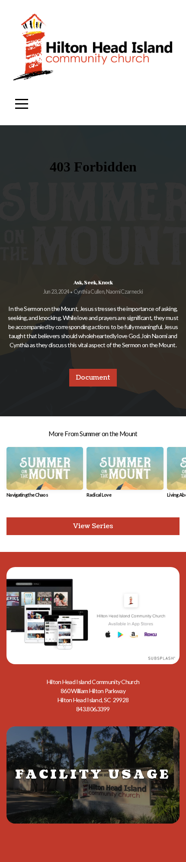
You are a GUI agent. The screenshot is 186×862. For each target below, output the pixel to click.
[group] (44, 475)
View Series (93, 526)
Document (93, 377)
